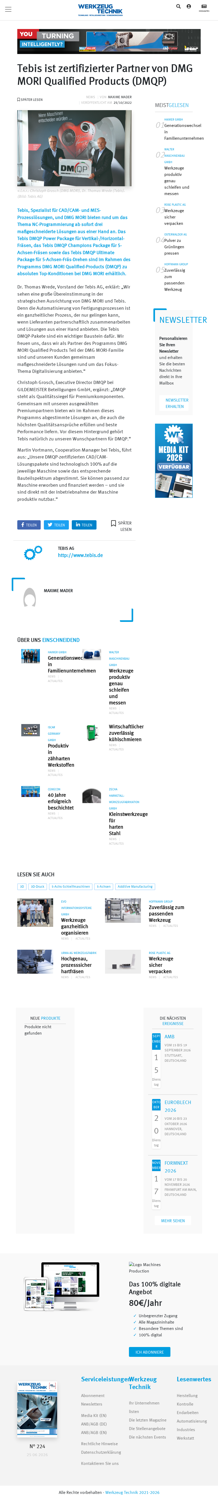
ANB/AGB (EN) (94, 1433)
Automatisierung (192, 1421)
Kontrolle (185, 1404)
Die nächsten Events (147, 1437)
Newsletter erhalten (177, 403)
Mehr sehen (173, 1221)
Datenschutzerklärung (101, 1453)
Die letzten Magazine (147, 1420)
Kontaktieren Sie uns (100, 1464)
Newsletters (87, 1404)
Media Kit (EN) (94, 1416)
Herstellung (187, 1396)
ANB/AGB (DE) (94, 1424)
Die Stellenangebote (147, 1429)
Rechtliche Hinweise (99, 1444)
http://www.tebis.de (80, 555)
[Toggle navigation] (21, 9)
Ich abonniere (150, 1352)
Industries (186, 1430)
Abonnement (92, 1396)
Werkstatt (185, 1438)
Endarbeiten (188, 1413)
